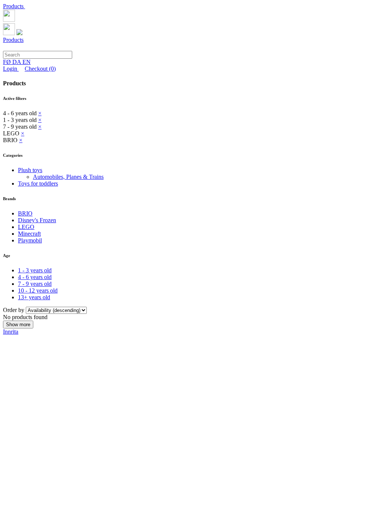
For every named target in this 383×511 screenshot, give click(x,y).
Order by (14, 310)
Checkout (40, 68)
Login (11, 68)
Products (14, 6)
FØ (7, 62)
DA (17, 62)
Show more (18, 324)
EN (26, 62)
